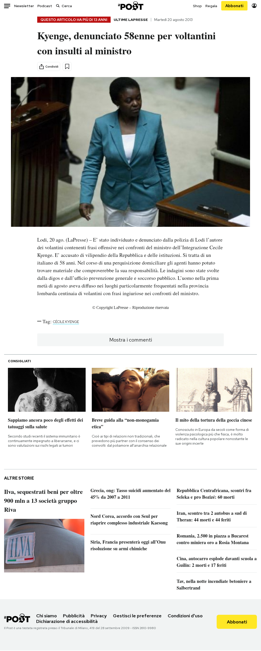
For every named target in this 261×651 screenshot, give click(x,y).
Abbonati (234, 5)
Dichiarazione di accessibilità (67, 621)
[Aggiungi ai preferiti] (67, 66)
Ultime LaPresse (131, 19)
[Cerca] (58, 5)
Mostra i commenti (130, 339)
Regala (211, 6)
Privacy (99, 616)
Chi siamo (46, 616)
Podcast (44, 6)
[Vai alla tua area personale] (254, 5)
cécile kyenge (66, 321)
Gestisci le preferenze (137, 616)
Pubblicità (74, 616)
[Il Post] (130, 5)
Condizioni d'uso (185, 616)
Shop (197, 6)
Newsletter (24, 6)
